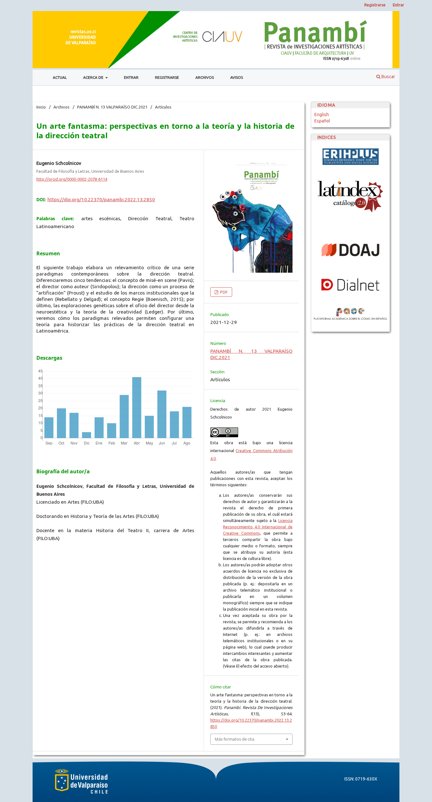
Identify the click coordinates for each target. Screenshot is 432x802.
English (321, 114)
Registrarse (167, 77)
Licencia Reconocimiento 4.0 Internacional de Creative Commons (258, 526)
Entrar (131, 77)
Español (322, 120)
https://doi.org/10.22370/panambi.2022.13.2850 (101, 199)
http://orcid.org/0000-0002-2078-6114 (71, 179)
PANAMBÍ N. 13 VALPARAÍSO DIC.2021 (112, 107)
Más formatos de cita (234, 739)
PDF (223, 292)
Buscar (387, 76)
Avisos (236, 77)
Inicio (41, 107)
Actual (60, 77)
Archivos (204, 77)
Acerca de (93, 77)
